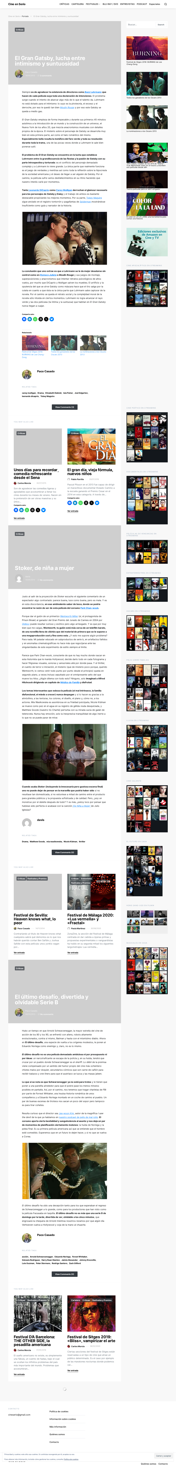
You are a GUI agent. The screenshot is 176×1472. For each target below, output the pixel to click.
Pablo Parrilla (77, 479)
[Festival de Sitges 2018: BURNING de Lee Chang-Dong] (35, 342)
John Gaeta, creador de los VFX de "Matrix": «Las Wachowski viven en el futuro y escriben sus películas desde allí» (146, 165)
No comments (46, 580)
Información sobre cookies (63, 1419)
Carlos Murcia (24, 483)
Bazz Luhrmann (93, 92)
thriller (82, 841)
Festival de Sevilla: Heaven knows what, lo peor (35, 919)
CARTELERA (78, 4)
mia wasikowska (54, 841)
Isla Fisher (68, 393)
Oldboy (26, 624)
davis (27, 576)
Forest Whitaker (79, 1256)
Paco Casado (31, 72)
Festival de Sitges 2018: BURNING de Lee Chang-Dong (33, 354)
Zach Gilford (75, 1263)
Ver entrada (19, 518)
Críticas (19, 30)
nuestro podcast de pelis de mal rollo (78, 1117)
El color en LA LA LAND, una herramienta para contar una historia (146, 218)
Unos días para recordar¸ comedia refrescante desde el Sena (36, 473)
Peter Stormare (43, 1263)
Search (161, 24)
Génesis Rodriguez (31, 1260)
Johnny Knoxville (87, 1260)
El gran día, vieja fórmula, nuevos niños (90, 471)
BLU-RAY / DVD (110, 4)
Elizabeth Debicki (53, 393)
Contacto (54, 1442)
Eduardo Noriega (63, 1256)
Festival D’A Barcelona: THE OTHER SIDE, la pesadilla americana (34, 1341)
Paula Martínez (78, 928)
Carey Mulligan (64, 190)
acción (25, 1256)
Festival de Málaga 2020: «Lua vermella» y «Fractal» (90, 919)
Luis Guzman (28, 1263)
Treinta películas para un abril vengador (143, 189)
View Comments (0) (64, 852)
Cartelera (75, 1300)
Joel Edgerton (81, 393)
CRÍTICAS (64, 4)
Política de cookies (59, 1411)
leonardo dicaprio (30, 396)
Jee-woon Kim (66, 1113)
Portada (25, 16)
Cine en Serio (16, 4)
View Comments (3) (64, 407)
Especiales (154, 4)
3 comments (46, 75)
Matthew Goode (37, 841)
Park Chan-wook (89, 608)
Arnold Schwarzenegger (41, 1256)
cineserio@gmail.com (19, 1414)
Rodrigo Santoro (59, 1263)
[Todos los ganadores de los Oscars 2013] (64, 342)
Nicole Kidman (70, 841)
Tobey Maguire (94, 197)
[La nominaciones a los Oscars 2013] (93, 342)
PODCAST (142, 4)
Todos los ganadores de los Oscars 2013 (144, 98)
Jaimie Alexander (69, 1260)
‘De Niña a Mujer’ (81, 806)
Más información (58, 1426)
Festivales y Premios (37, 878)
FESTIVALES (92, 4)
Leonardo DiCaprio (38, 190)
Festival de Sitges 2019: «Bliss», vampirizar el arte (91, 1339)
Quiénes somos (57, 1434)
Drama (41, 393)
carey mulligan (29, 393)
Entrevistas (86, 878)
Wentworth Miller (69, 616)
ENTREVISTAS (127, 4)
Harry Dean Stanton (51, 1260)
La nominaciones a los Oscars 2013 (141, 131)
